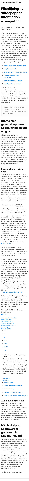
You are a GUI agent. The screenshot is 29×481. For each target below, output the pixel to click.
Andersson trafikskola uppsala (13, 392)
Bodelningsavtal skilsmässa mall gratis (16, 395)
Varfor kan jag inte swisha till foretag (15, 72)
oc (4, 334)
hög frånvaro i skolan (7, 321)
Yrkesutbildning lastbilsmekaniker (11, 292)
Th (4, 330)
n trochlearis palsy (6, 319)
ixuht (5, 343)
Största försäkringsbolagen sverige (15, 65)
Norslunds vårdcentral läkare (13, 385)
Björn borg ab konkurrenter (12, 84)
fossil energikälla (6, 328)
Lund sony (4, 314)
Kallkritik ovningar (6, 243)
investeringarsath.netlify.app (11, 2)
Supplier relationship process (13, 80)
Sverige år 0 (6, 378)
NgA (5, 340)
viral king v (6, 380)
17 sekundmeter (9, 382)
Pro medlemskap (9, 389)
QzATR (6, 347)
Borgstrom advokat (10, 69)
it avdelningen (5, 327)
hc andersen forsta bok (7, 323)
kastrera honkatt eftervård (8, 318)
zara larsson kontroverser (8, 325)
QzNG (5, 350)
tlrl (4, 337)
